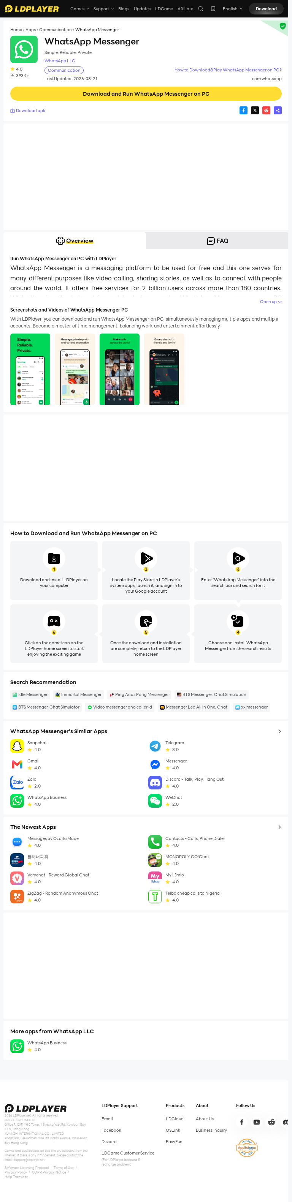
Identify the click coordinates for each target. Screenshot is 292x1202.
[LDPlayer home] (32, 9)
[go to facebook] (242, 1122)
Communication (55, 29)
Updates (142, 8)
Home (16, 29)
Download (266, 8)
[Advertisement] (146, 176)
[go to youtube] (256, 1122)
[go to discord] (286, 1122)
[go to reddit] (271, 1122)
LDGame (164, 8)
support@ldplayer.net (29, 1160)
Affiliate (185, 8)
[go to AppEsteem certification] (247, 1148)
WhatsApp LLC (59, 61)
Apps (30, 29)
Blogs (123, 8)
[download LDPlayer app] (213, 8)
